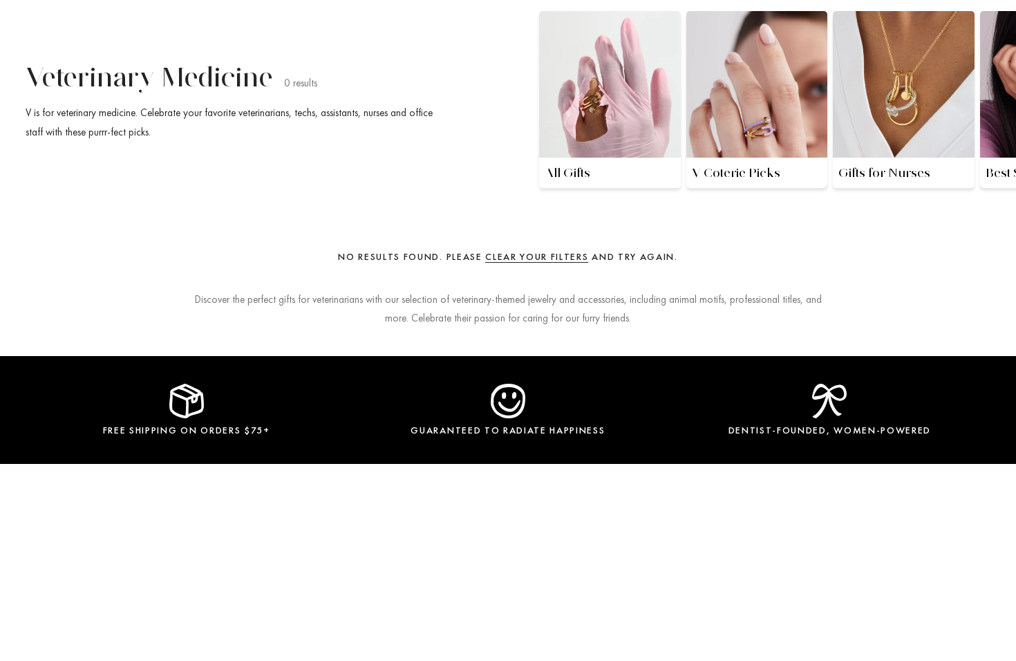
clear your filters (536, 256)
